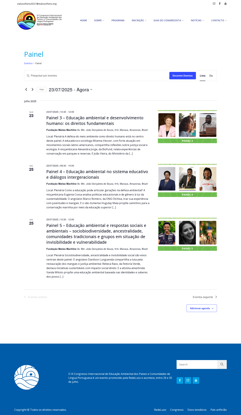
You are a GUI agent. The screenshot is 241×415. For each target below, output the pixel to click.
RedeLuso (160, 410)
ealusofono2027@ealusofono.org (37, 3)
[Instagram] (188, 380)
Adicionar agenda (200, 308)
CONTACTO (217, 20)
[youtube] (196, 380)
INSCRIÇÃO (138, 20)
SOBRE (98, 20)
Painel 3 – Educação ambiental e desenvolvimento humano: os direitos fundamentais (94, 120)
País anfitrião (219, 410)
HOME (83, 20)
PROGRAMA (117, 20)
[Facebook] (180, 380)
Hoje (42, 89)
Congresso (177, 410)
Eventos (28, 63)
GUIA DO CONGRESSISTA (167, 20)
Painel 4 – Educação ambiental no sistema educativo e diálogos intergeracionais (97, 174)
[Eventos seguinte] (32, 89)
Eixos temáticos (197, 410)
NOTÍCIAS (196, 20)
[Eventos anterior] (26, 89)
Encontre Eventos (183, 75)
